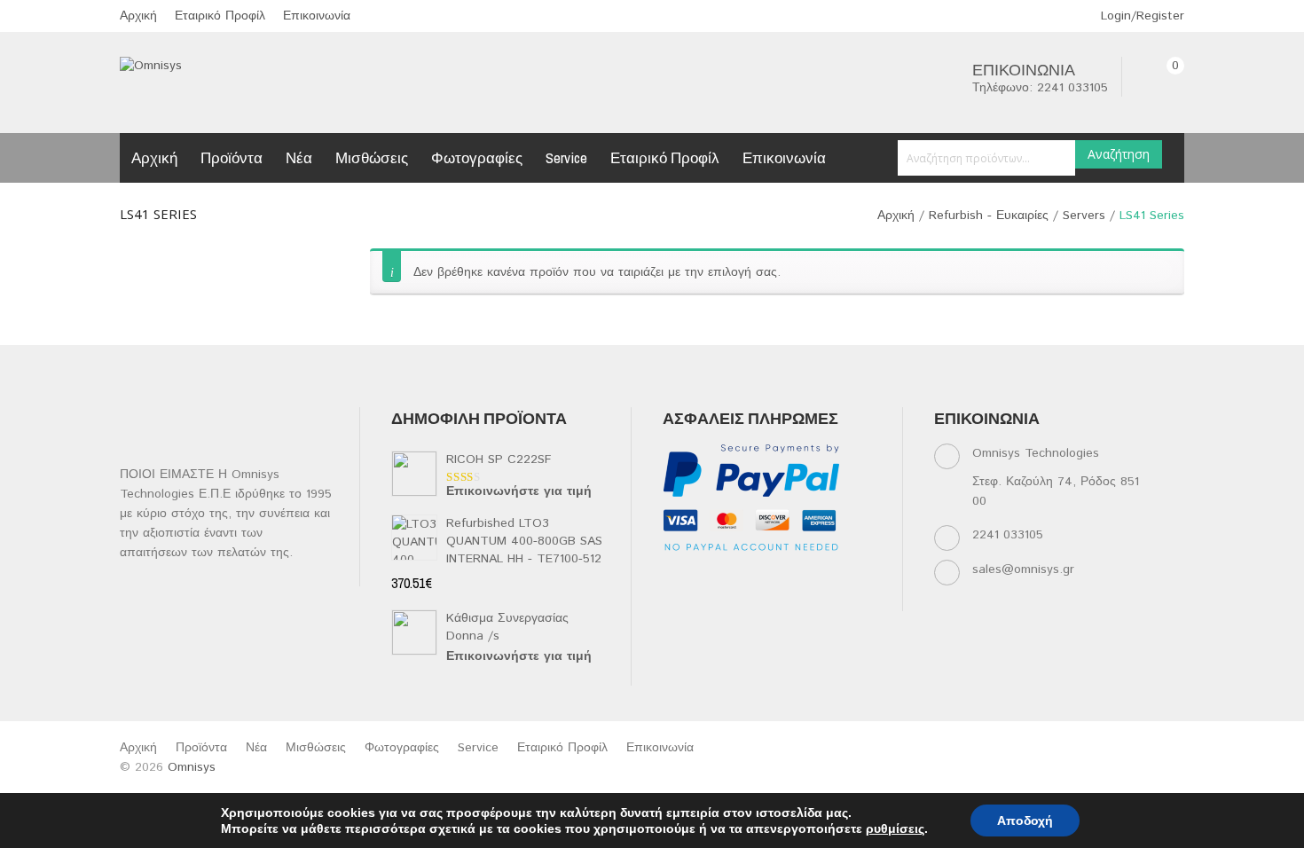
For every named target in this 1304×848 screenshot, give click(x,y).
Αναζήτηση (1119, 153)
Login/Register (1140, 16)
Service (566, 157)
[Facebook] (675, 578)
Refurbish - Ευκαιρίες (989, 215)
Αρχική (138, 16)
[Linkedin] (744, 578)
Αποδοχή (1025, 820)
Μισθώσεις (371, 157)
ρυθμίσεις (895, 828)
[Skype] (675, 600)
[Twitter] (709, 578)
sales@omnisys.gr (1023, 569)
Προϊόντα (231, 157)
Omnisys (192, 767)
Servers (1084, 215)
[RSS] (778, 578)
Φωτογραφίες (476, 157)
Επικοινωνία (316, 16)
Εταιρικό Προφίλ (220, 16)
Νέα (299, 157)
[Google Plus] (709, 600)
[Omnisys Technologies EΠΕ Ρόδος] (151, 66)
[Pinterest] (848, 578)
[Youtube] (813, 578)
